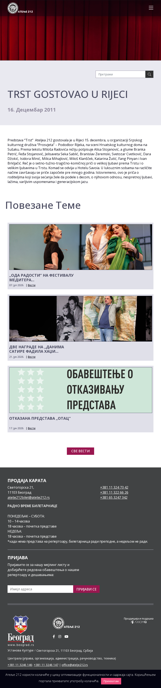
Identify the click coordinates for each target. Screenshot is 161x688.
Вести (31, 285)
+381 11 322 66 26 (114, 492)
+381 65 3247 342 (113, 497)
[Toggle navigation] (149, 8)
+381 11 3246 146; (20, 665)
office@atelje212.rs (75, 665)
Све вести (80, 451)
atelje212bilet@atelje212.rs (29, 497)
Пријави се (86, 589)
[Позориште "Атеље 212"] (20, 7)
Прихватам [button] (111, 681)
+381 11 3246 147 (46, 665)
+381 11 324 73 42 (114, 487)
